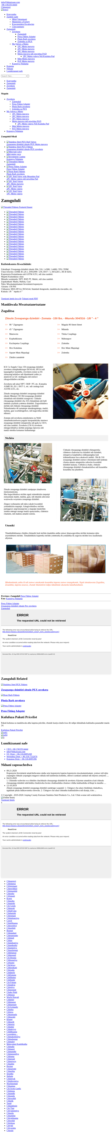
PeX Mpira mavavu (25, 61)
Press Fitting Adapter (26, 36)
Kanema (10, 66)
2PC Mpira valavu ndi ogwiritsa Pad (22, 179)
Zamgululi (11, 29)
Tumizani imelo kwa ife (11, 298)
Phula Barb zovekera (26, 39)
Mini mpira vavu (14, 154)
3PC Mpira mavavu (25, 51)
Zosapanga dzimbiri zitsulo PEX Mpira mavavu (27, 144)
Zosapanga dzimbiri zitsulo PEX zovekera (25, 149)
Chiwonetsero (18, 27)
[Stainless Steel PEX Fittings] (14, 684)
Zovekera (16, 31)
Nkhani (10, 68)
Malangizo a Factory (21, 22)
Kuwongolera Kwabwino (23, 24)
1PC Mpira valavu (14, 194)
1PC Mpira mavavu (25, 46)
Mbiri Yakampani (19, 19)
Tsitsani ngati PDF (30, 298)
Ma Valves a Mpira (20, 44)
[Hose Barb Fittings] (10, 695)
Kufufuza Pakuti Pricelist (12, 730)
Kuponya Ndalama (20, 64)
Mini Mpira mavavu (26, 59)
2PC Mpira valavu (14, 189)
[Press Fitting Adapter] (11, 706)
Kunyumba (11, 14)
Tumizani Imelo (8, 800)
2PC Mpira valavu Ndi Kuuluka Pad (38, 56)
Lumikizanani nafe (15, 71)
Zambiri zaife (12, 17)
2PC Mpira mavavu (25, 49)
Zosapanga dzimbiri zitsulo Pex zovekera (18, 606)
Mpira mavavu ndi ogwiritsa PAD (32, 54)
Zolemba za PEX (24, 41)
